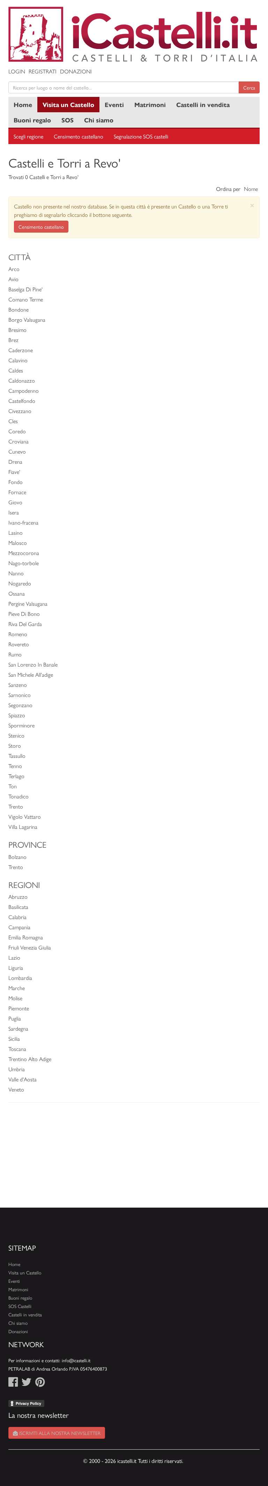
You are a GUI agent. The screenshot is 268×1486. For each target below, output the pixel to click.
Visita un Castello (68, 104)
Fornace (17, 492)
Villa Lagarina (22, 827)
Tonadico (18, 796)
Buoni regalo (32, 119)
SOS (67, 119)
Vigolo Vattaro (24, 816)
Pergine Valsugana (27, 603)
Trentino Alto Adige (29, 1059)
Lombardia (20, 978)
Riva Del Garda (25, 624)
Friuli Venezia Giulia (29, 947)
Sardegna (18, 1028)
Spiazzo (16, 715)
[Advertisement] (134, 1159)
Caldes (15, 370)
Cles (13, 421)
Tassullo (16, 756)
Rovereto (18, 644)
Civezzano (19, 411)
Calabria (17, 917)
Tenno (15, 766)
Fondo (15, 482)
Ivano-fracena (23, 522)
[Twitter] (26, 1384)
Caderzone (20, 350)
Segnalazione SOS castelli (141, 136)
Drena (15, 461)
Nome (251, 189)
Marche (16, 988)
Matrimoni (150, 104)
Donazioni (76, 71)
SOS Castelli (19, 1306)
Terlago (16, 776)
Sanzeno (17, 685)
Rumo (15, 654)
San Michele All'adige (30, 674)
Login (16, 71)
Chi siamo (98, 119)
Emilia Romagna (25, 937)
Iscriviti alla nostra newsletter (59, 1432)
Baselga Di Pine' (25, 289)
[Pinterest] (40, 1384)
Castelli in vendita (203, 104)
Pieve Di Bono (24, 614)
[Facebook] (13, 1384)
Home (23, 104)
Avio (13, 279)
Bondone (18, 309)
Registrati (43, 71)
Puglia (14, 1018)
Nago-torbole (23, 563)
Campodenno (23, 390)
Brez (13, 340)
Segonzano (20, 705)
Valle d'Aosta (22, 1079)
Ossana (16, 593)
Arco (14, 269)
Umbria (16, 1069)
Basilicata (18, 907)
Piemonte (18, 1008)
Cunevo (17, 451)
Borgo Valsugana (26, 319)
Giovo (15, 502)
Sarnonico (19, 695)
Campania (19, 927)
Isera (13, 512)
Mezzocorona (23, 553)
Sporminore (21, 725)
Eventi (114, 104)
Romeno (17, 634)
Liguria (15, 968)
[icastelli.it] (134, 34)
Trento (15, 806)
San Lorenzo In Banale (33, 664)
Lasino (15, 532)
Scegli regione (28, 136)
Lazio (14, 957)
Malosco (17, 543)
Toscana (17, 1049)
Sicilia (14, 1038)
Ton (12, 786)
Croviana (18, 441)
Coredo (17, 431)
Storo (14, 745)
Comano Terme (25, 299)
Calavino (18, 360)
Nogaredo (19, 583)
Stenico (16, 735)
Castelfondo (21, 401)
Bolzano (17, 857)
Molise (15, 998)
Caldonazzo (21, 380)
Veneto (16, 1089)
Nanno (16, 573)
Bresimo (17, 330)
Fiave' (14, 472)
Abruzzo (18, 897)
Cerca (249, 87)
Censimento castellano (78, 136)
